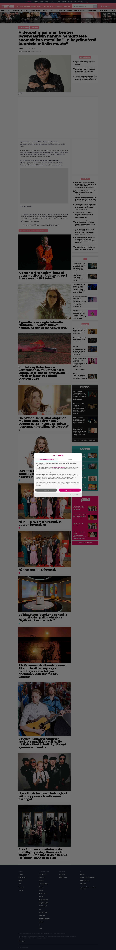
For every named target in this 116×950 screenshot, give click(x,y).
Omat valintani (46, 490)
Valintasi (70, 459)
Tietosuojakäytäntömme (75, 494)
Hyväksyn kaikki (69, 490)
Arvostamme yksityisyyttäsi (46, 459)
